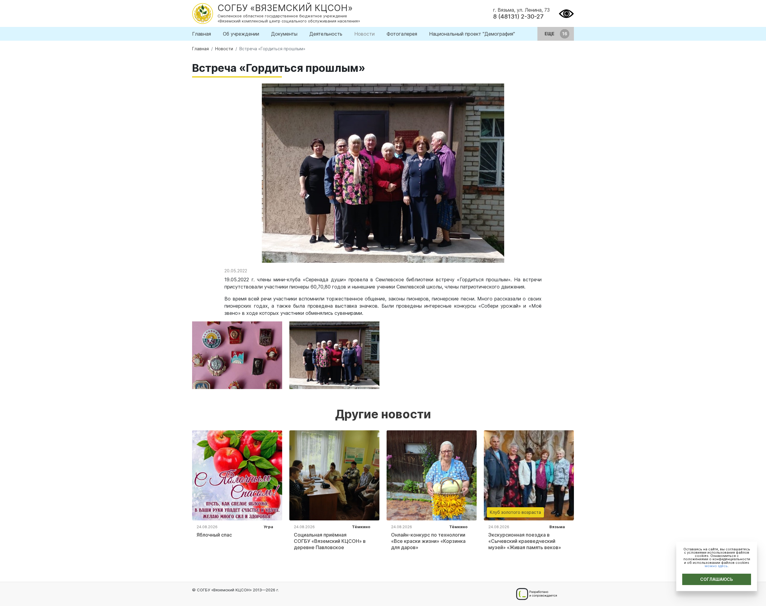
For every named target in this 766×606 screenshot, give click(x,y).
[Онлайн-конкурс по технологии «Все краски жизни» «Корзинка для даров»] (432, 475)
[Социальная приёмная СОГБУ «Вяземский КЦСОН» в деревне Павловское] (334, 475)
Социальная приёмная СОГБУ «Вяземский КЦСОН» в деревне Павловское (330, 541)
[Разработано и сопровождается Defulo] (536, 594)
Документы (284, 34)
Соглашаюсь (716, 579)
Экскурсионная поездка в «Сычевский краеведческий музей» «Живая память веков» (524, 541)
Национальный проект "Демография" (472, 34)
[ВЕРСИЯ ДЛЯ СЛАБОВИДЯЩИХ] (566, 13)
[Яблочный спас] (237, 475)
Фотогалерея (402, 34)
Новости (364, 34)
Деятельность (325, 34)
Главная (201, 34)
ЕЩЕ (550, 33)
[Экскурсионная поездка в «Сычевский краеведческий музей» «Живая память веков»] (529, 475)
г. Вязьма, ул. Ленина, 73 (521, 10)
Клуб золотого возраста (515, 512)
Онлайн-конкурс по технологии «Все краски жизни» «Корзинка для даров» (428, 541)
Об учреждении (241, 34)
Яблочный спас (214, 535)
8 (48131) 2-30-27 (518, 16)
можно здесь (716, 566)
